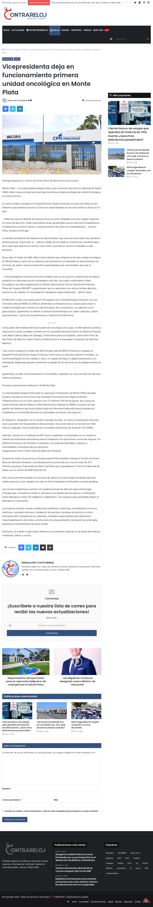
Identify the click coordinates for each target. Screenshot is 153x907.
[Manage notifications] (146, 900)
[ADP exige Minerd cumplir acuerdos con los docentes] (86, 710)
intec (129, 863)
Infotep (120, 863)
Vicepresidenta (112, 873)
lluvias (145, 863)
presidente (121, 868)
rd (130, 868)
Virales (87, 30)
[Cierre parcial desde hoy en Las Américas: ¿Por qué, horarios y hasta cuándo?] (52, 710)
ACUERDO (122, 853)
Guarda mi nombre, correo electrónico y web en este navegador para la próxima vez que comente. (51, 811)
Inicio (6, 30)
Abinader (109, 853)
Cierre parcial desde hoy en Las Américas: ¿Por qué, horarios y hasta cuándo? (51, 724)
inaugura (109, 863)
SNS (146, 868)
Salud (56, 30)
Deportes (76, 30)
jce (137, 863)
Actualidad (18, 30)
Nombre (6, 788)
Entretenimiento (38, 30)
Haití (127, 858)
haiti (119, 858)
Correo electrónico (12, 800)
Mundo (65, 30)
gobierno (109, 858)
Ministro (109, 868)
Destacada (7, 59)
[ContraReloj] (25, 13)
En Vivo (101, 30)
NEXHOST (60, 897)
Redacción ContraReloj (17, 100)
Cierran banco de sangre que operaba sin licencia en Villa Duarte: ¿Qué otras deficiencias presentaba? (17, 726)
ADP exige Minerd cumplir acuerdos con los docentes (85, 724)
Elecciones (135, 853)
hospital (136, 858)
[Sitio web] (23, 574)
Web (56, 800)
